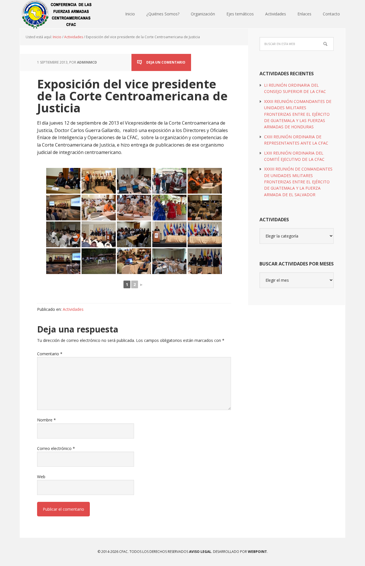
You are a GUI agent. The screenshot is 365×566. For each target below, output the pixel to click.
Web (41, 476)
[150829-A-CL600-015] (169, 181)
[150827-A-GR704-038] (134, 207)
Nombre (46, 420)
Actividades (73, 309)
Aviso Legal (199, 551)
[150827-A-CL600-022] (63, 181)
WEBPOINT (257, 551)
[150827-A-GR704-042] (99, 207)
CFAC (57, 14)
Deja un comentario (165, 62)
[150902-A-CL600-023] (169, 261)
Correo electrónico (56, 448)
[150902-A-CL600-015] (63, 234)
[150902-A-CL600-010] (134, 181)
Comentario (49, 353)
